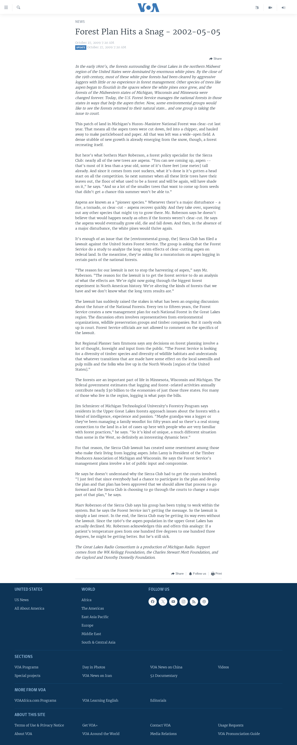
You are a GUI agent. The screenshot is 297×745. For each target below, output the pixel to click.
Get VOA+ (90, 725)
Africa (87, 600)
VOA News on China (166, 667)
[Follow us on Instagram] (183, 601)
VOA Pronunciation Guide (239, 734)
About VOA (23, 734)
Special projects (27, 676)
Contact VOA (160, 725)
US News (22, 600)
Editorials (158, 700)
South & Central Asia (98, 642)
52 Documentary (163, 676)
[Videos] (270, 7)
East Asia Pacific (95, 617)
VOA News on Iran (97, 676)
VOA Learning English (100, 700)
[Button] (215, 58)
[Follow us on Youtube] (173, 601)
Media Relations (163, 734)
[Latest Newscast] (283, 7)
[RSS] (194, 601)
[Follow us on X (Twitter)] (163, 601)
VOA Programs (26, 667)
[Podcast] (204, 601)
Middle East (91, 634)
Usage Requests (231, 725)
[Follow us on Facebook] (152, 601)
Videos (223, 667)
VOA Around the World (101, 734)
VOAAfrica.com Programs (35, 700)
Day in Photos (93, 667)
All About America (29, 608)
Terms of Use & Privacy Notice (39, 725)
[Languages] (257, 7)
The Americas (93, 608)
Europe (87, 625)
